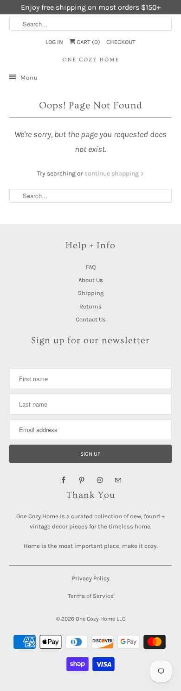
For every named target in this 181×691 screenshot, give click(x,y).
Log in (54, 41)
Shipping (90, 292)
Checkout (121, 41)
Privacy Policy (91, 578)
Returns (90, 306)
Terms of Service (91, 595)
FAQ (91, 267)
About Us (90, 279)
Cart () (87, 41)
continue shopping (112, 173)
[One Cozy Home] (90, 59)
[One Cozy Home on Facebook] (64, 480)
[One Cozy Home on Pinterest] (82, 480)
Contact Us (91, 319)
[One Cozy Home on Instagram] (100, 480)
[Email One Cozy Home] (118, 480)
